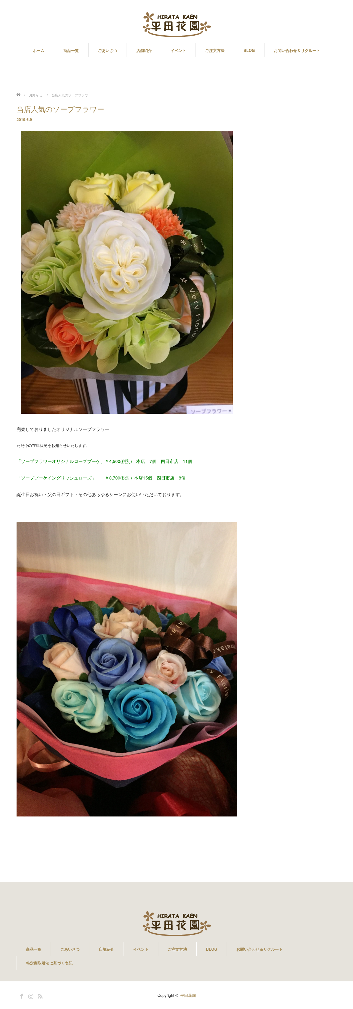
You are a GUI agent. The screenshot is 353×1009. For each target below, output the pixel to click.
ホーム (38, 50)
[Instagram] (30, 995)
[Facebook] (21, 995)
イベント (178, 50)
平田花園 (188, 995)
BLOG (249, 50)
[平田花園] (176, 25)
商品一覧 (71, 50)
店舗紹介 (144, 50)
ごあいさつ (107, 50)
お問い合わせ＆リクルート (297, 50)
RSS (39, 995)
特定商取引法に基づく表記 (49, 963)
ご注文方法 (214, 50)
